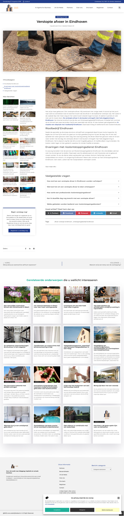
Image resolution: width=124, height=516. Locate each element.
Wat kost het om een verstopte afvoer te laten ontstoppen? (83, 187)
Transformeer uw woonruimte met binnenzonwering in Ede (47, 346)
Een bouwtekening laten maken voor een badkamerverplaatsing (26, 107)
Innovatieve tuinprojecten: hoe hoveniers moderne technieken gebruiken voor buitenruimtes (45, 387)
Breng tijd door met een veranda (106, 385)
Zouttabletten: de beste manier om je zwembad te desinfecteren (46, 426)
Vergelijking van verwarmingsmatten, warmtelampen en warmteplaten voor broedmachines (106, 348)
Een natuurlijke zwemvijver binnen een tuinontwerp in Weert (10, 134)
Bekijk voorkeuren (107, 510)
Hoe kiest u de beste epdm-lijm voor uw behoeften (105, 426)
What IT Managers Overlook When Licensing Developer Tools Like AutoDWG (10, 107)
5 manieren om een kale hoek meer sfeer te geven (75, 306)
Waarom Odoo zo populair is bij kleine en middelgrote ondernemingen (27, 158)
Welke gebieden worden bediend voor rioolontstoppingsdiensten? (83, 204)
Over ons (79, 7)
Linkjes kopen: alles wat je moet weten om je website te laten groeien (67, 492)
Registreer (100, 7)
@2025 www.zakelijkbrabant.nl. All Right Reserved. (18, 513)
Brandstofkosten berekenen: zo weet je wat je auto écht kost (11, 158)
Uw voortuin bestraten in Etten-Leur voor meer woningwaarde (10, 146)
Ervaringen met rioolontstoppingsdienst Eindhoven (17, 87)
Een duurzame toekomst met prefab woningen (15, 386)
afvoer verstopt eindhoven (63, 222)
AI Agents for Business (43, 7)
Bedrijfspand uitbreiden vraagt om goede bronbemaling (26, 134)
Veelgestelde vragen (10, 91)
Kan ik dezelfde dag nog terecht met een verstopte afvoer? (83, 198)
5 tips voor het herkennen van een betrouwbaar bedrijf (76, 386)
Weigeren (82, 510)
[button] (118, 498)
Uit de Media (63, 474)
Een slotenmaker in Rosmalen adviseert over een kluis (26, 146)
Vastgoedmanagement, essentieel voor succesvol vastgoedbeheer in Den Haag (77, 347)
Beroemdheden (64, 471)
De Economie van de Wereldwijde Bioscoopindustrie (25, 195)
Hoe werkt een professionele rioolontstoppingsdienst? (83, 193)
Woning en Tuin (62, 17)
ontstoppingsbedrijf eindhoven (83, 222)
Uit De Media (58, 7)
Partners (70, 7)
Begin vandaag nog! (19, 212)
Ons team (89, 7)
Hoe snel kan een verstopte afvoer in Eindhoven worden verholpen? (83, 181)
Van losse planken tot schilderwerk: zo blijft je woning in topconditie (107, 307)
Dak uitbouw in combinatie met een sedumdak (76, 426)
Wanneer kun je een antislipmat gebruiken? (16, 426)
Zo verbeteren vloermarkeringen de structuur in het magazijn (16, 346)
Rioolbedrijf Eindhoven (11, 84)
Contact (110, 7)
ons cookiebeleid (49, 504)
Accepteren (57, 510)
